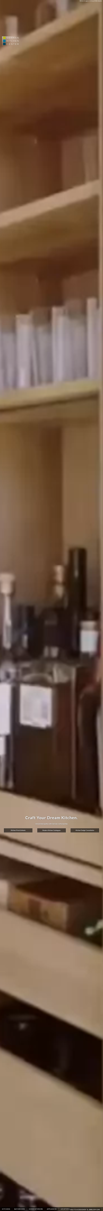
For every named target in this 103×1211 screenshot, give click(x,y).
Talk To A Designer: (85, 1209)
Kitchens (6, 1209)
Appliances (52, 1209)
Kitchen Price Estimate (18, 830)
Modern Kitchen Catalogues (51, 830)
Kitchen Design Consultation (85, 830)
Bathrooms (19, 1209)
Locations (65, 1209)
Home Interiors (36, 1209)
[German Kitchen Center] (11, 44)
